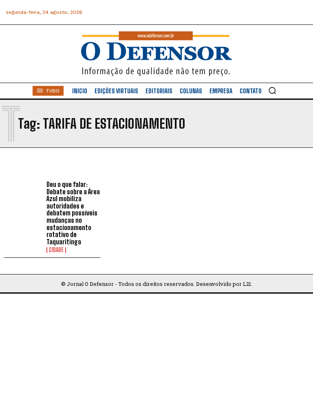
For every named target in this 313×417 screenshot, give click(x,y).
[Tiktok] (300, 12)
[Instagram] (227, 12)
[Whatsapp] (245, 12)
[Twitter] (263, 12)
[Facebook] (208, 12)
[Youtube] (282, 12)
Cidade (56, 250)
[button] (272, 90)
